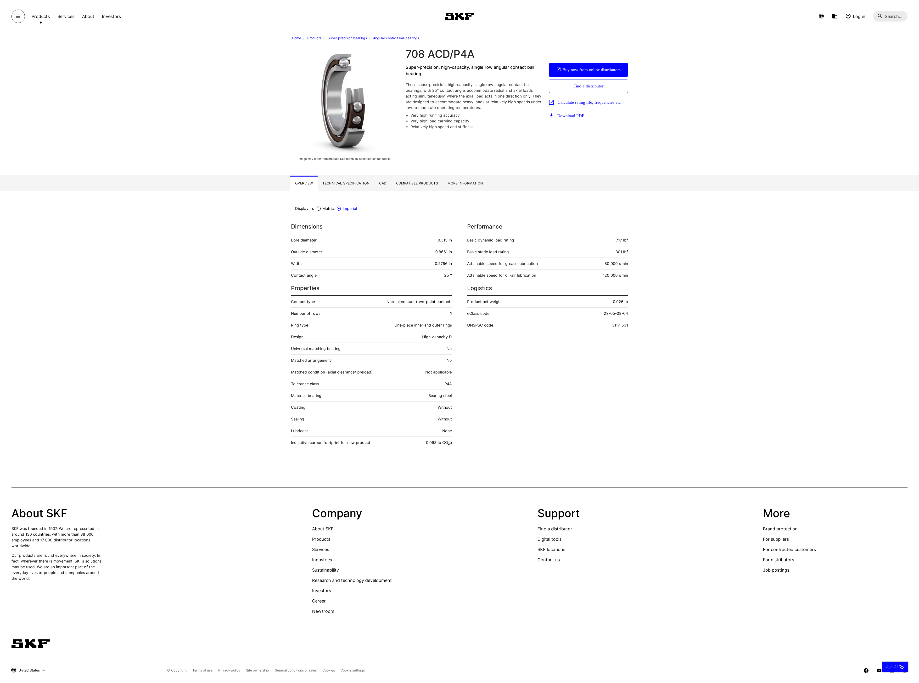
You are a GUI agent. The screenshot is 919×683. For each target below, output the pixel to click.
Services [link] (65, 16)
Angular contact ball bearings (396, 38)
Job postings (776, 570)
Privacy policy (229, 670)
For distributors (778, 559)
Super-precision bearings (347, 38)
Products (314, 38)
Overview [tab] (304, 183)
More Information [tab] (465, 183)
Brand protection (780, 528)
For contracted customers (789, 549)
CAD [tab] (382, 183)
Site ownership (257, 670)
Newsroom (323, 611)
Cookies (328, 670)
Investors (321, 590)
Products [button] (41, 16)
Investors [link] (111, 16)
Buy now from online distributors (591, 69)
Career (319, 600)
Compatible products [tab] (417, 183)
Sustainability (325, 570)
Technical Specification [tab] (346, 183)
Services (320, 549)
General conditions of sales (296, 670)
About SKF (323, 528)
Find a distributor (588, 86)
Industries (322, 559)
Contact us (549, 559)
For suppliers (776, 539)
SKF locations (551, 549)
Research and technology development (352, 580)
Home (296, 38)
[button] (821, 16)
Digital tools (549, 539)
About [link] (88, 16)
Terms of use (202, 670)
